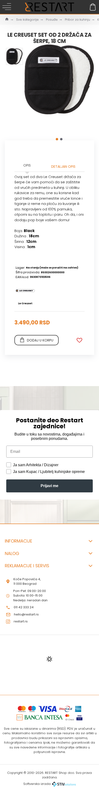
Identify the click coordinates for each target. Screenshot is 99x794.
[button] (57, 139)
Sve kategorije (27, 19)
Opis (27, 165)
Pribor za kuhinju (77, 19)
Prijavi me (49, 486)
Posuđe (52, 19)
